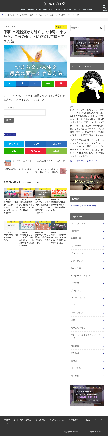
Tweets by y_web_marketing (83, 206)
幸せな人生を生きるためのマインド (85, 336)
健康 (73, 320)
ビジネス (75, 283)
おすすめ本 (76, 268)
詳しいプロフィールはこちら (84, 161)
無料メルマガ (32, 9)
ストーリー (10, 134)
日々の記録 (76, 368)
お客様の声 (67, 9)
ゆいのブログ (54, 3)
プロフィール (20, 9)
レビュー (75, 305)
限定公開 (75, 231)
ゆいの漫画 (43, 9)
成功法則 (75, 353)
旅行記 (74, 361)
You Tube (77, 9)
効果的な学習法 (78, 328)
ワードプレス (77, 313)
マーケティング (78, 298)
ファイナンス (77, 261)
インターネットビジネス (82, 275)
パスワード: (9, 107)
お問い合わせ (87, 9)
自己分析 (75, 375)
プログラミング (78, 290)
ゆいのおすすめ (78, 223)
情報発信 (75, 346)
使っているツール (55, 9)
